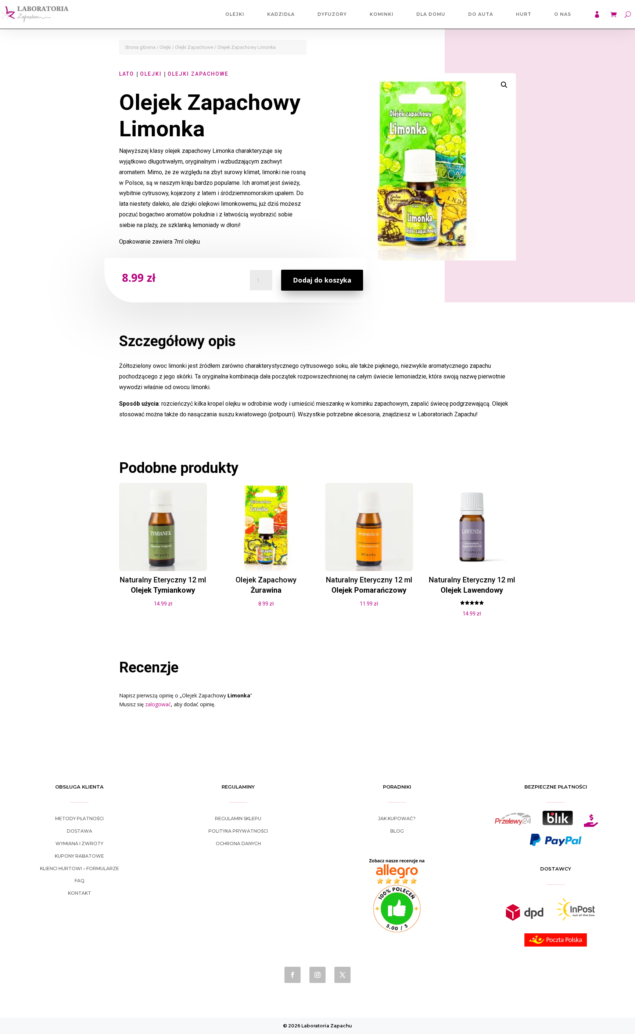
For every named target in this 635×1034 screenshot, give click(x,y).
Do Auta (480, 14)
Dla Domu (430, 14)
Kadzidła (281, 14)
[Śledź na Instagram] (317, 975)
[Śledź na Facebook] (292, 975)
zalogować (158, 704)
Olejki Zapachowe (194, 47)
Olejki (234, 14)
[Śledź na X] (342, 975)
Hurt (523, 14)
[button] (504, 84)
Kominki (382, 14)
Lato (126, 74)
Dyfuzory (332, 14)
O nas (562, 14)
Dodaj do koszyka (322, 280)
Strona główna (140, 47)
